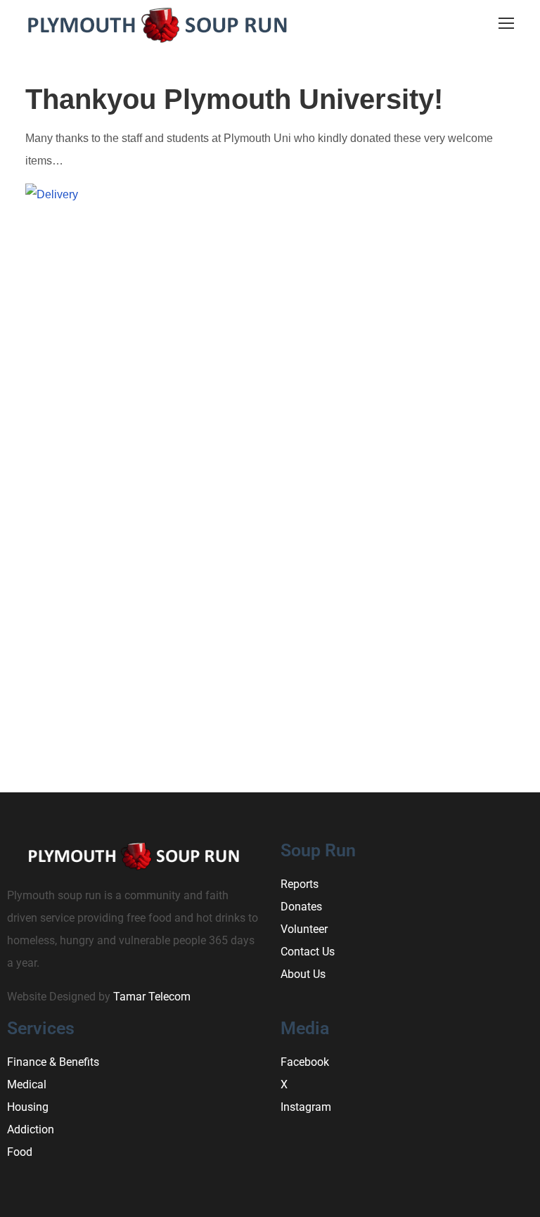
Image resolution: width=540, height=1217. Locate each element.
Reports (300, 884)
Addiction (30, 1129)
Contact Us (308, 951)
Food (19, 1152)
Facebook (305, 1062)
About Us (303, 974)
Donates (301, 906)
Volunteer (304, 929)
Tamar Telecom (152, 996)
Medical (26, 1084)
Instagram (306, 1107)
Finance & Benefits (53, 1062)
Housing (28, 1107)
